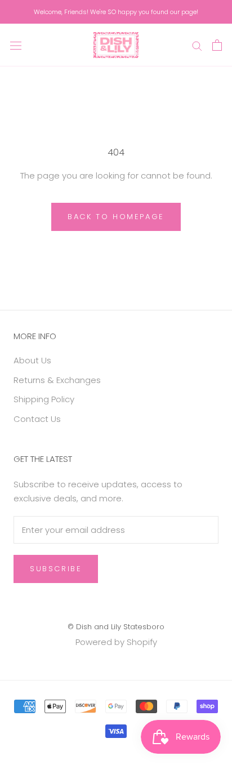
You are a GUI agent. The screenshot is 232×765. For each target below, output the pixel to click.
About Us (32, 360)
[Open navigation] (15, 45)
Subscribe (56, 568)
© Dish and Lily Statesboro (116, 626)
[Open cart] (217, 45)
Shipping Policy (44, 399)
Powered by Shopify (116, 642)
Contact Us (37, 419)
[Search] (197, 45)
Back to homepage (116, 216)
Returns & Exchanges (57, 380)
